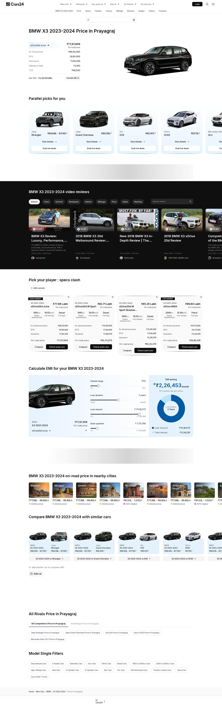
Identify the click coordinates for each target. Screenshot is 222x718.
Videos (152, 11)
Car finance (128, 4)
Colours (109, 11)
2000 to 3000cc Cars (165, 663)
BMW (49, 692)
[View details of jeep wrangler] (49, 129)
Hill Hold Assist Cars (139, 670)
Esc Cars (121, 670)
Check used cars (57, 347)
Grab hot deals (49, 148)
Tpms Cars (181, 670)
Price (79, 11)
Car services (146, 4)
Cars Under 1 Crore (39, 677)
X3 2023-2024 (59, 692)
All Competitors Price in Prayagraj (48, 623)
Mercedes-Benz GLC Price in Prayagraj (47, 639)
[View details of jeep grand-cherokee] (93, 129)
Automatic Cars (76, 663)
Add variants (39, 288)
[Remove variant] (68, 297)
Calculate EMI (71, 78)
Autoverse (80, 4)
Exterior (34, 202)
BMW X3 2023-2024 (64, 11)
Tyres (46, 202)
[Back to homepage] (15, 4)
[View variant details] (49, 323)
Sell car (113, 4)
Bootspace (74, 202)
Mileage (119, 11)
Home (32, 692)
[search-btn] (207, 4)
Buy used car (97, 4)
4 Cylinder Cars (72, 670)
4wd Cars (56, 670)
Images (141, 11)
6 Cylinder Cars (91, 670)
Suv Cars (92, 663)
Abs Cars (108, 670)
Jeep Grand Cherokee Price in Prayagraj (82, 633)
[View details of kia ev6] (137, 129)
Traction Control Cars (162, 670)
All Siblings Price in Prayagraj (85, 623)
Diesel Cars (122, 663)
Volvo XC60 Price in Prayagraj (146, 633)
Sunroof (59, 202)
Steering (138, 202)
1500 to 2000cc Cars (141, 663)
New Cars (65, 4)
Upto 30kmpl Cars (38, 670)
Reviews (130, 11)
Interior (88, 202)
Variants (98, 11)
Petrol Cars (106, 663)
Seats (125, 202)
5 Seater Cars (58, 663)
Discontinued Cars (38, 663)
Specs (88, 11)
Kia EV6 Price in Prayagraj (117, 633)
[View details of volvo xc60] (181, 129)
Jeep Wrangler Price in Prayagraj (45, 633)
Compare (163, 11)
